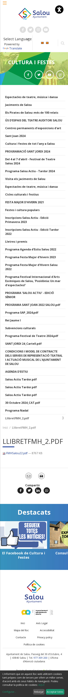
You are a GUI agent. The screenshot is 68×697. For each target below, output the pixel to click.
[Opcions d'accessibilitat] (59, 9)
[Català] (42, 42)
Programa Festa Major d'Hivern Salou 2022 (31, 267)
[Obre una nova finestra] (23, 30)
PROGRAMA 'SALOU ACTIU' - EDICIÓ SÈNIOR (29, 295)
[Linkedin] (38, 490)
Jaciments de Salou (18, 105)
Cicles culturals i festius (22, 194)
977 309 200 (40, 657)
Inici (5, 427)
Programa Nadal (16, 410)
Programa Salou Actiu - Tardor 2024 (30, 171)
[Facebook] (20, 490)
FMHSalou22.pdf (16, 453)
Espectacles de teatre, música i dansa (31, 97)
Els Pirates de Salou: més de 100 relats (31, 112)
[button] (5, 5)
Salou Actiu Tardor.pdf (21, 379)
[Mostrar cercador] (62, 43)
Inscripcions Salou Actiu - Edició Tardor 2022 (32, 232)
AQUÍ (41, 684)
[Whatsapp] (47, 490)
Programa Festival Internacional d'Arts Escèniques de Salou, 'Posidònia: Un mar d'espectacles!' (33, 281)
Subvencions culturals (20, 328)
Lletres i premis (16, 242)
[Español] (47, 42)
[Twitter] (29, 490)
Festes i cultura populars (22, 210)
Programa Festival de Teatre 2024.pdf (31, 336)
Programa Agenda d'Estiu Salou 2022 (30, 249)
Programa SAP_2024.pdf (21, 312)
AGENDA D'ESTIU (16, 372)
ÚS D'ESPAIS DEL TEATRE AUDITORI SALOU (33, 120)
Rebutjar (39, 691)
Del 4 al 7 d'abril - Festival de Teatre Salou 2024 (30, 161)
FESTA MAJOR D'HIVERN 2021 (24, 202)
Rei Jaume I (13, 320)
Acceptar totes (55, 691)
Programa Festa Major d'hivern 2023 (30, 257)
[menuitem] (42, 43)
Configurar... (9, 691)
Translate (15, 48)
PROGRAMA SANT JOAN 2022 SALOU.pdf (32, 305)
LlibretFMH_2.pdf (17, 418)
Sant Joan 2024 (15, 136)
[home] (34, 13)
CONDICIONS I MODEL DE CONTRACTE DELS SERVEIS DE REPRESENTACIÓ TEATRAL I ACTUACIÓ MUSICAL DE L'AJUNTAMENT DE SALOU (34, 358)
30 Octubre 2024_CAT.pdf (22, 403)
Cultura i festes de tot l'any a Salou (30, 144)
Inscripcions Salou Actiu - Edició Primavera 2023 (26, 220)
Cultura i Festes (31, 62)
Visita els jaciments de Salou (25, 179)
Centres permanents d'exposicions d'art (33, 128)
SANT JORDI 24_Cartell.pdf (23, 344)
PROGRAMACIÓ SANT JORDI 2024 (27, 151)
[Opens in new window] (28, 74)
